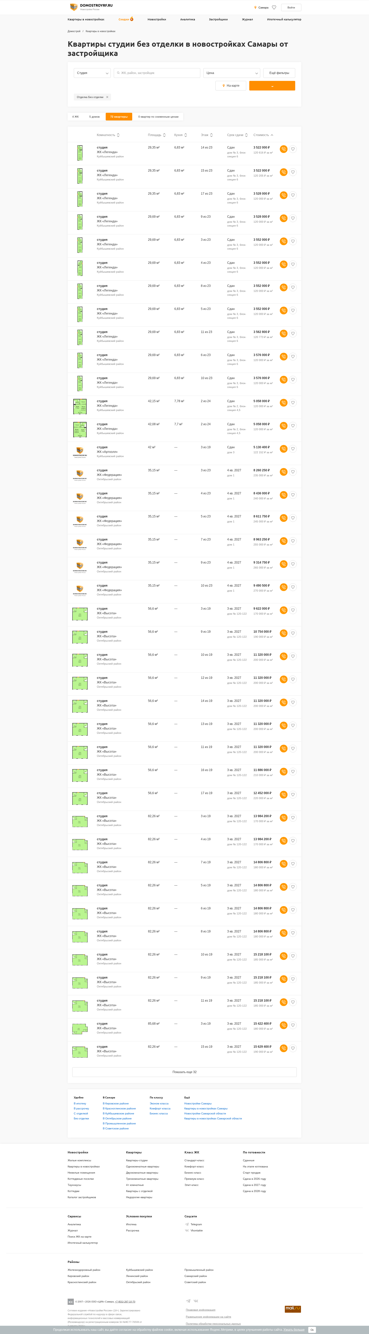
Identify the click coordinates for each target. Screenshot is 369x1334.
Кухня (178, 135)
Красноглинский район (82, 1282)
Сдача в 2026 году (254, 1178)
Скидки (124, 19)
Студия (82, 73)
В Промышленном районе (119, 1123)
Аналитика (187, 19)
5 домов (94, 116)
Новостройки (157, 19)
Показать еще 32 (185, 1072)
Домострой (74, 31)
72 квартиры (119, 116)
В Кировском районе (116, 1103)
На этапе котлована (255, 1166)
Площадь (154, 135)
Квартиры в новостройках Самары (206, 1108)
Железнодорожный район (84, 1269)
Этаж (204, 135)
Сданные (248, 1160)
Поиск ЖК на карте (79, 1236)
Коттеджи (73, 1191)
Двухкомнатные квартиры (142, 1172)
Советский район (195, 1282)
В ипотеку (80, 1103)
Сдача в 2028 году (254, 1191)
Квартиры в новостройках (86, 19)
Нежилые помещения (81, 1172)
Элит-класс (191, 1184)
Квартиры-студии (137, 1160)
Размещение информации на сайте (208, 1316)
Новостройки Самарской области (205, 1113)
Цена (210, 73)
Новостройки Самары (198, 1103)
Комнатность (106, 135)
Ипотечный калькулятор (284, 19)
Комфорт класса (160, 1108)
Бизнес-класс (192, 1172)
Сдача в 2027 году (254, 1184)
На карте (233, 85)
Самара (263, 7)
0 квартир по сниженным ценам (158, 116)
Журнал (247, 19)
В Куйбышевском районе (118, 1113)
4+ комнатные (135, 1184)
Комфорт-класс (194, 1166)
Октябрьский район (138, 1282)
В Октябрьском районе (117, 1118)
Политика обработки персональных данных (213, 1323)
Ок (312, 1329)
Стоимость (261, 135)
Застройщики (218, 19)
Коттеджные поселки (81, 1178)
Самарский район (195, 1276)
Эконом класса (159, 1103)
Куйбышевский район (139, 1269)
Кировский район (78, 1276)
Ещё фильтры (279, 73)
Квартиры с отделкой (139, 1191)
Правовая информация (200, 1309)
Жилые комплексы (79, 1160)
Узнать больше (294, 1329)
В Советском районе (116, 1128)
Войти (291, 7)
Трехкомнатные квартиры (142, 1178)
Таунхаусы (74, 1184)
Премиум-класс (194, 1178)
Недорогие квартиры (139, 1197)
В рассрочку (81, 1108)
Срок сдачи (235, 135)
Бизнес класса (159, 1113)
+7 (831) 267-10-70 (125, 1301)
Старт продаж (251, 1172)
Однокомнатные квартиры (142, 1166)
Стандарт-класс (194, 1160)
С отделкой (81, 1113)
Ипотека (131, 1224)
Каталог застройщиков (82, 1197)
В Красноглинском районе (119, 1108)
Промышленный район (199, 1269)
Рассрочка (132, 1230)
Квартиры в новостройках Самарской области (213, 1118)
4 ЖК (75, 116)
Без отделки (81, 1118)
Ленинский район (137, 1276)
